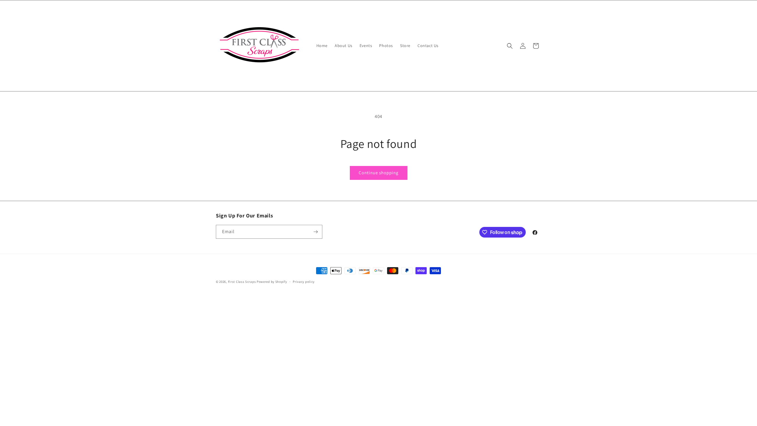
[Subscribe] (315, 232)
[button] (509, 45)
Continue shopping (379, 172)
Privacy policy (304, 282)
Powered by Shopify (272, 282)
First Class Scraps (242, 282)
